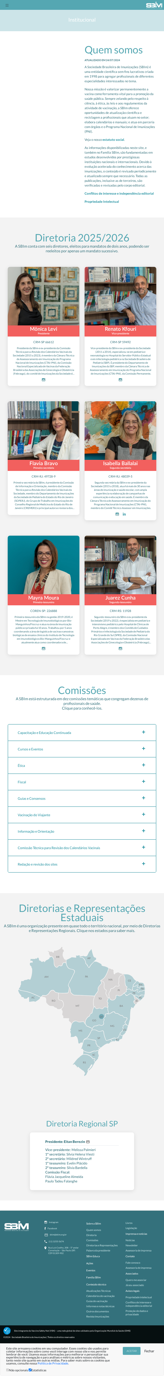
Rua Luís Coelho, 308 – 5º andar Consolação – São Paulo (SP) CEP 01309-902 (63, 1250)
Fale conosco (133, 1262)
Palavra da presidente (98, 1250)
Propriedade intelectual (139, 1297)
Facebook (52, 1228)
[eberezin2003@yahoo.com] (87, 1141)
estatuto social (113, 139)
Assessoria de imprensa (138, 1250)
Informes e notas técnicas (100, 1306)
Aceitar (132, 1351)
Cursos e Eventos (30, 749)
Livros (129, 1223)
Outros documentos (97, 1311)
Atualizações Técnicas (98, 1290)
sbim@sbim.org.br (58, 1234)
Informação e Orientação (36, 831)
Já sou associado (135, 1285)
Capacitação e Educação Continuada (44, 733)
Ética (21, 765)
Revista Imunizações (97, 1316)
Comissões (92, 1240)
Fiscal (22, 782)
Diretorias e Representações (102, 1245)
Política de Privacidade (53, 1363)
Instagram (53, 1222)
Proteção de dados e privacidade (137, 1312)
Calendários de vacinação (100, 1296)
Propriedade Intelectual (102, 201)
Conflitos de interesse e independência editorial (119, 193)
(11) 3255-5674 (56, 1241)
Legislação (131, 1228)
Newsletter (132, 1245)
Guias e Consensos (31, 798)
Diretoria (91, 1235)
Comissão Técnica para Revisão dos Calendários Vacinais (59, 848)
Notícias (130, 1240)
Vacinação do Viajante (34, 815)
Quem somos (93, 1230)
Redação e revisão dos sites (37, 864)
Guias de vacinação (97, 1301)
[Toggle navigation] (7, 5)
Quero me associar (136, 1280)
